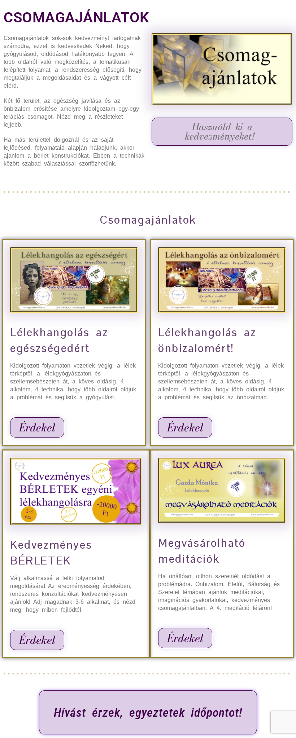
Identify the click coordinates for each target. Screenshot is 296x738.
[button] (222, 132)
